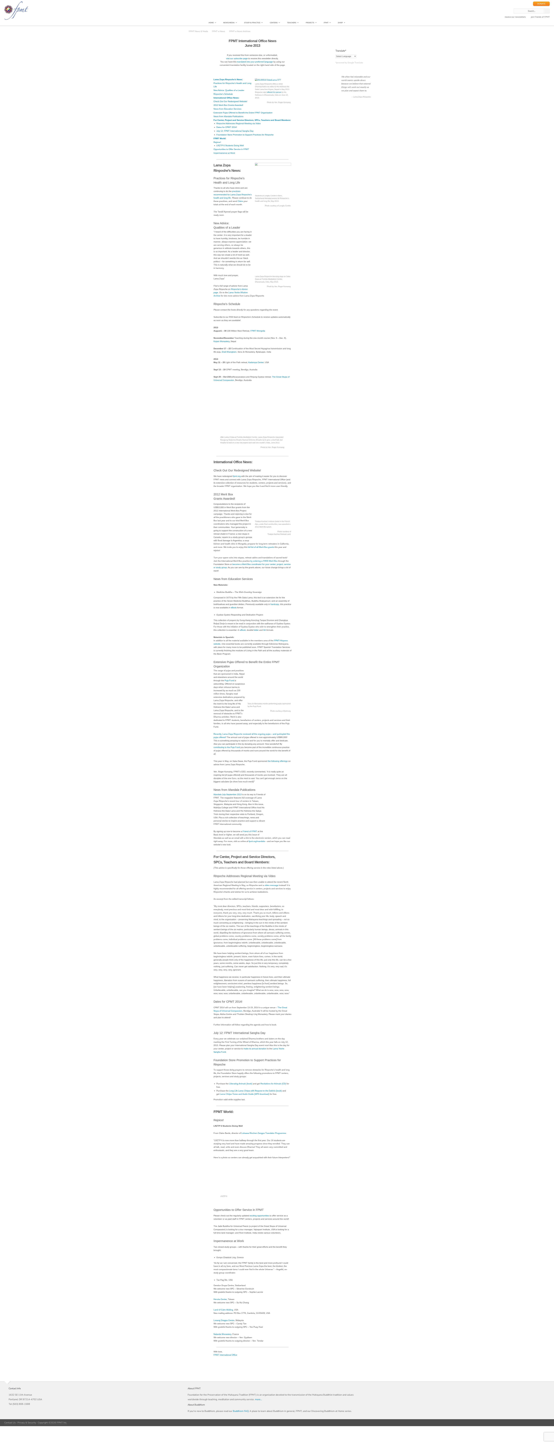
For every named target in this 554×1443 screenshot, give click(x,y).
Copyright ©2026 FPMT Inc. (52, 1422)
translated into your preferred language (255, 62)
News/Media (229, 22)
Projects (310, 22)
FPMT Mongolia (257, 331)
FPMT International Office (225, 1355)
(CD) (273, 1084)
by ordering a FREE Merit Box (264, 561)
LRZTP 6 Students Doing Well (230, 145)
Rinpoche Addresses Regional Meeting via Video (238, 123)
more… (258, 1399)
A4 (264, 630)
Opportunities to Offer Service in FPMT (231, 149)
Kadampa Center (256, 362)
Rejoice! (217, 142)
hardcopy (275, 604)
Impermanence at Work (224, 153)
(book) (240, 1084)
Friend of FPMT (250, 831)
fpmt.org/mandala (257, 841)
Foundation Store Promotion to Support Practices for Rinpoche (245, 135)
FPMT (326, 22)
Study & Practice (252, 22)
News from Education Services (227, 109)
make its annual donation (255, 1049)
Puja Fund (229, 680)
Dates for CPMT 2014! (226, 127)
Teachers (291, 22)
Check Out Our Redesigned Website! (230, 101)
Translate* (340, 50)
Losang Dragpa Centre (224, 1320)
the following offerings (278, 761)
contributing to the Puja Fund (227, 747)
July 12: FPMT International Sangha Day (234, 131)
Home (211, 22)
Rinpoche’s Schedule (223, 94)
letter (256, 630)
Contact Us (10, 1422)
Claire (240, 201)
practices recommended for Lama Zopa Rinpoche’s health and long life (233, 194)
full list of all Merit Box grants (261, 547)
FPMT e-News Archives (239, 31)
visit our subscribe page (237, 58)
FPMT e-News (218, 31)
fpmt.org (237, 476)
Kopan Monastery (222, 341)
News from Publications (228, 116)
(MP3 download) (244, 1094)
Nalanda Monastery (222, 1334)
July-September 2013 (228, 794)
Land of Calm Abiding (223, 1310)
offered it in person (274, 92)
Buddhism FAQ (240, 1411)
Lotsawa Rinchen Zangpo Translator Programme (263, 1133)
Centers (274, 22)
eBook (233, 608)
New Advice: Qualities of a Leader (229, 90)
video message (271, 885)
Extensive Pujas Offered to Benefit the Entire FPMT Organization (243, 113)
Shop (340, 22)
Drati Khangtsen (229, 352)
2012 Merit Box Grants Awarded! (228, 105)
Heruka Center (220, 1299)
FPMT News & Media (198, 31)
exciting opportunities (259, 1216)
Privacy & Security (26, 1422)
